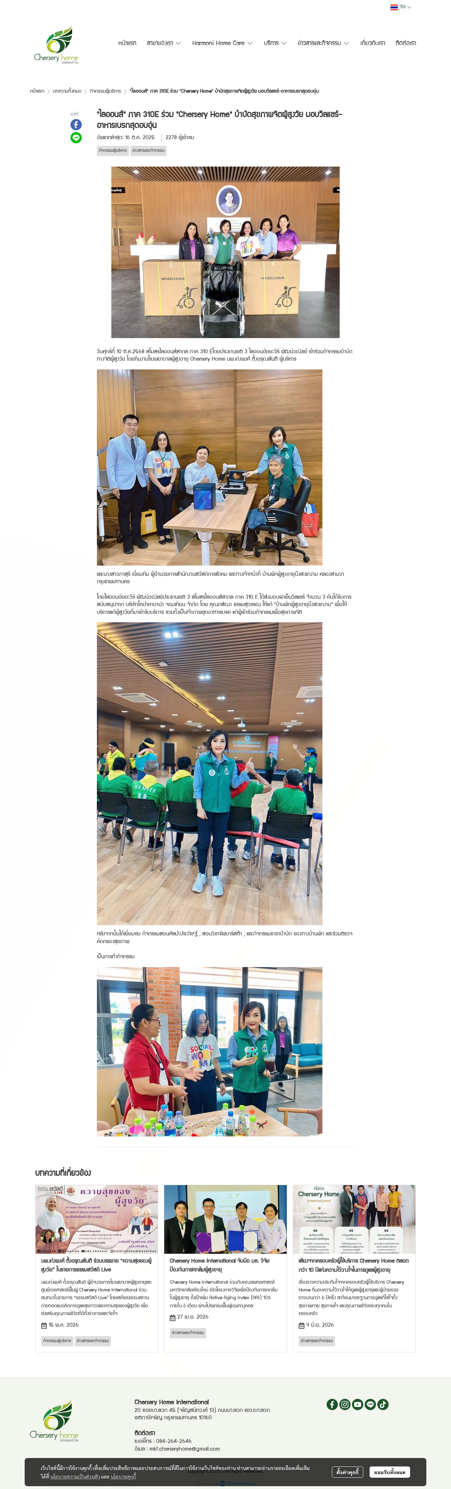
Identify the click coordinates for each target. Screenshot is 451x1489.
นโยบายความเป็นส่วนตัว (75, 1476)
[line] (370, 1404)
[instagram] (345, 1404)
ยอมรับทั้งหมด (390, 1472)
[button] (401, 7)
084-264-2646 (174, 1441)
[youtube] (357, 1404)
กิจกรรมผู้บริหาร (105, 91)
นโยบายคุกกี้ (123, 1476)
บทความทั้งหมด (67, 91)
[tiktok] (383, 1404)
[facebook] (332, 1404)
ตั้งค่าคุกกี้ (347, 1472)
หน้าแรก (37, 91)
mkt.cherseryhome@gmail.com (184, 1449)
